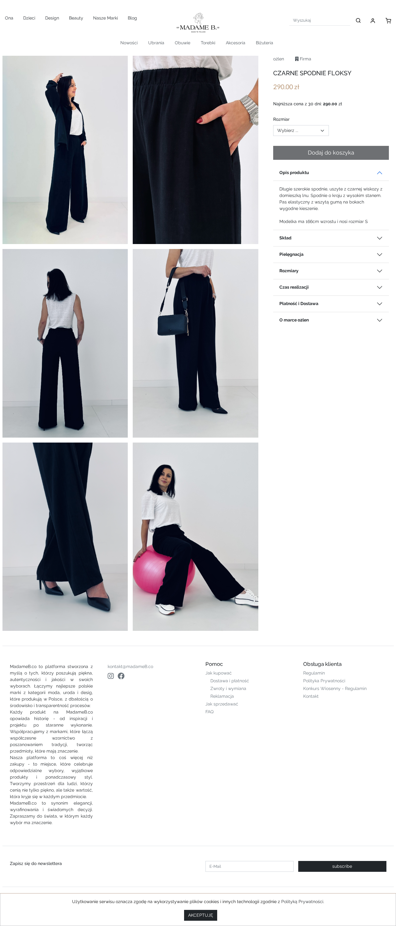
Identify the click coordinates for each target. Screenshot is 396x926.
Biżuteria (264, 42)
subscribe (342, 866)
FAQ (209, 711)
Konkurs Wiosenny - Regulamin (335, 688)
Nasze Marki (105, 17)
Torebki (208, 42)
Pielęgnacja (291, 254)
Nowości (129, 42)
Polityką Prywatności (302, 901)
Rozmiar (281, 119)
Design (52, 17)
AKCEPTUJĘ (200, 915)
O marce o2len (294, 319)
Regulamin (314, 672)
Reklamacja (222, 696)
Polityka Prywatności (324, 680)
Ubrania (156, 42)
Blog (132, 17)
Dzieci (29, 17)
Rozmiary (289, 270)
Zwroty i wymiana (228, 688)
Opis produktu (294, 172)
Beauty (76, 17)
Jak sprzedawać (221, 703)
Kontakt (311, 696)
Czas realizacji (294, 287)
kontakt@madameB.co (130, 666)
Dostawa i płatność (229, 680)
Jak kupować (218, 672)
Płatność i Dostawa (298, 303)
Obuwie (182, 42)
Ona (9, 17)
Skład (285, 237)
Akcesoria (235, 42)
